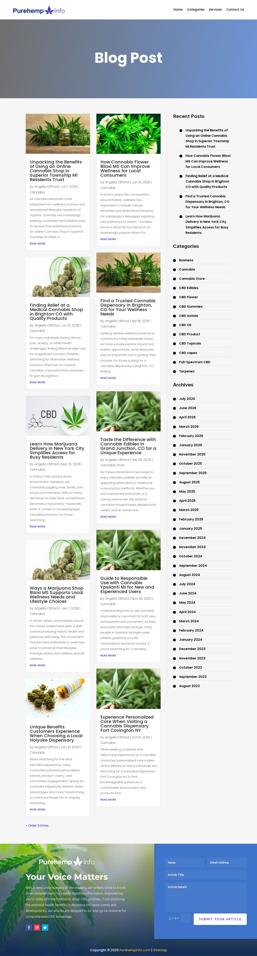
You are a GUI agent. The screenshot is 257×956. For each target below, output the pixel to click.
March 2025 (189, 510)
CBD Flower (188, 297)
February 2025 (191, 519)
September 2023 (193, 676)
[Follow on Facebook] (29, 927)
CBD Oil (185, 325)
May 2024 (187, 602)
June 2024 (187, 593)
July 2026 (187, 398)
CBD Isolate (188, 315)
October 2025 (190, 463)
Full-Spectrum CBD (194, 362)
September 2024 (193, 565)
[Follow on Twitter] (45, 927)
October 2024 (190, 556)
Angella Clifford (46, 186)
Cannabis (37, 192)
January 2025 (190, 528)
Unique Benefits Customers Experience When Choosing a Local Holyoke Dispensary (56, 733)
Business (186, 260)
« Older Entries (37, 825)
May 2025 (187, 491)
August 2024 (189, 575)
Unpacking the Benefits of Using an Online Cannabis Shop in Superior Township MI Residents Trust (56, 171)
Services (215, 10)
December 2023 (192, 649)
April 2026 (187, 417)
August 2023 (189, 686)
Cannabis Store (112, 465)
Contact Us (235, 10)
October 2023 (190, 667)
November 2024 (192, 547)
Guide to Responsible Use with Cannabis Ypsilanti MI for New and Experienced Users (127, 585)
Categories (196, 10)
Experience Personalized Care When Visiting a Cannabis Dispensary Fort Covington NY (127, 723)
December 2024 (192, 537)
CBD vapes (188, 353)
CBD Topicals (190, 343)
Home (178, 10)
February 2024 (191, 630)
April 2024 (187, 612)
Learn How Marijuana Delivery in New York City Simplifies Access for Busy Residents (57, 450)
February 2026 (191, 436)
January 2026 (190, 445)
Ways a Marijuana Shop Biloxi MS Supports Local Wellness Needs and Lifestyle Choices (56, 594)
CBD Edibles (188, 288)
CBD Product (189, 334)
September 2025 (193, 473)
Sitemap (160, 950)
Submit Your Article (220, 919)
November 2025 (192, 454)
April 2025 (187, 500)
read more (37, 243)
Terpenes (187, 371)
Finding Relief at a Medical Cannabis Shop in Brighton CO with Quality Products (56, 311)
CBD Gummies (191, 306)
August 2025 (189, 482)
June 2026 (187, 408)
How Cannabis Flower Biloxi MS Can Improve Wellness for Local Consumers (125, 168)
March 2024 (189, 621)
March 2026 (189, 426)
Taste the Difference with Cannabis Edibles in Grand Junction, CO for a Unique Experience (128, 446)
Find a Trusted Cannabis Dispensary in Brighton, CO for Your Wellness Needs (128, 307)
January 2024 (190, 639)
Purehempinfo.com (134, 950)
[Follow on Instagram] (37, 927)
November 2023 (192, 658)
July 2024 (187, 584)
